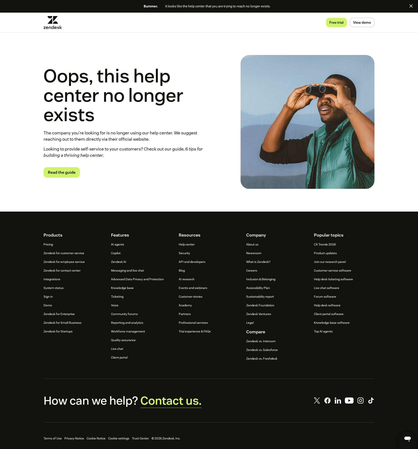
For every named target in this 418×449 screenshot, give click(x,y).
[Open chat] (408, 439)
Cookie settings (118, 438)
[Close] (411, 5)
